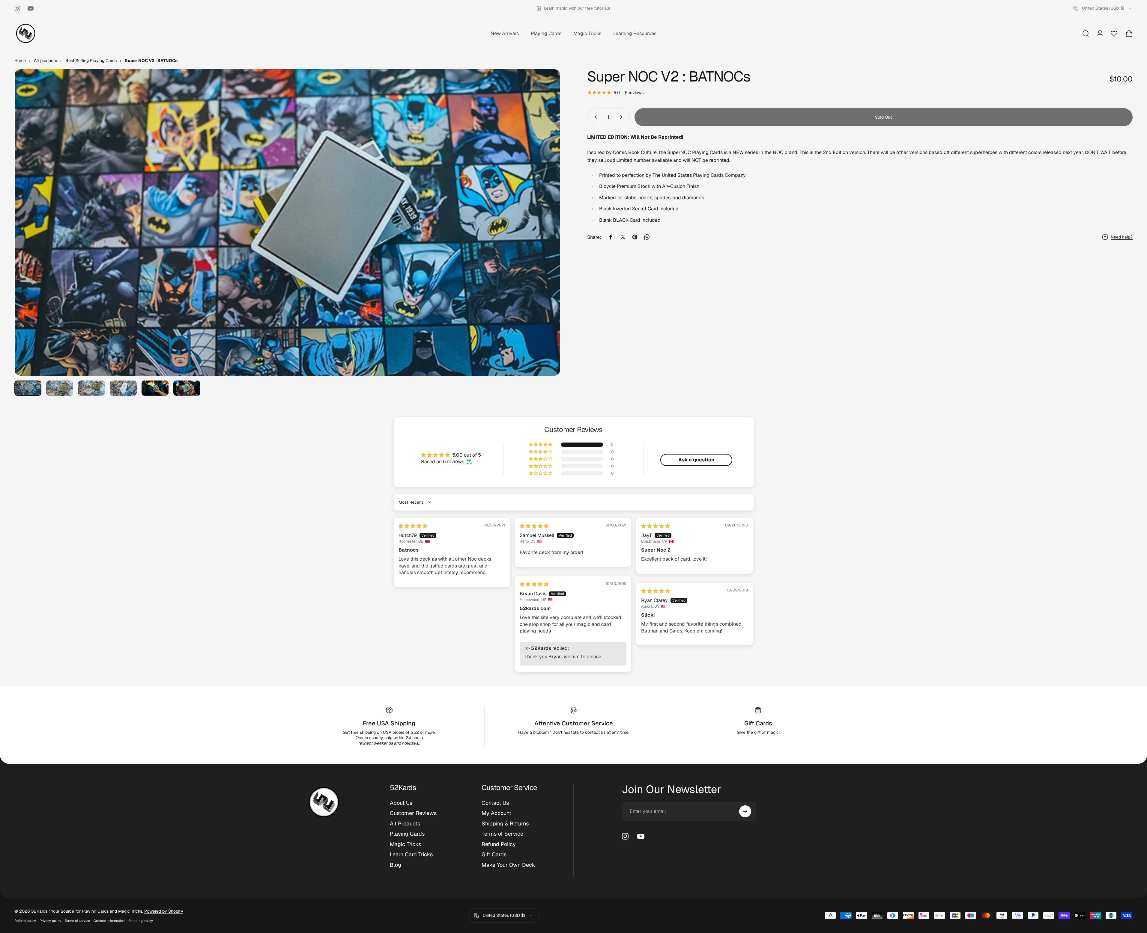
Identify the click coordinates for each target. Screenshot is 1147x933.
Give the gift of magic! (758, 732)
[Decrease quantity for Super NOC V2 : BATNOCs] (594, 117)
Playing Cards (407, 834)
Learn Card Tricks (411, 854)
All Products (405, 823)
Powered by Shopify (163, 911)
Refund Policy (499, 844)
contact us (595, 732)
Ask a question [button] (696, 460)
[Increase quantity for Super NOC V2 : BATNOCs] (622, 117)
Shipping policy (140, 921)
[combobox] (1103, 8)
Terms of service (77, 921)
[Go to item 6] (186, 388)
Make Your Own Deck (508, 865)
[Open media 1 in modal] (287, 222)
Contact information (109, 921)
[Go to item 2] (59, 388)
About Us (401, 803)
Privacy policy (50, 921)
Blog (395, 865)
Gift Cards (758, 723)
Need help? (1122, 237)
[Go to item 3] (91, 388)
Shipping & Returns (505, 823)
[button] (541, 445)
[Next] (544, 237)
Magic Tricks (405, 844)
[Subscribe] (745, 811)
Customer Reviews (413, 813)
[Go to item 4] (123, 388)
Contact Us (495, 803)
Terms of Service (502, 834)
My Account (496, 813)
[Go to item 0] (27, 388)
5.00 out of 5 (466, 455)
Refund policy (25, 921)
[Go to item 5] (155, 388)
